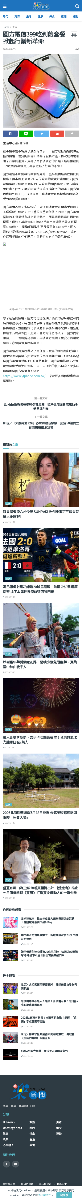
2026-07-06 (28, 943)
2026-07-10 (10, 597)
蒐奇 (17, 16)
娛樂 (5, 1139)
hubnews (9, 1122)
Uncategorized (12, 1128)
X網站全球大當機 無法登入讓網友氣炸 (44, 1051)
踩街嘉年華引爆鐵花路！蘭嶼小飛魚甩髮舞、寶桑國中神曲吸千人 (40, 664)
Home (6, 26)
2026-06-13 (28, 1042)
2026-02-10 (28, 1026)
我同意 (64, 1195)
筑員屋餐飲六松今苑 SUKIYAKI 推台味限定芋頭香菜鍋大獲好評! (41, 514)
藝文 (59, 1128)
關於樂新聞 (9, 1184)
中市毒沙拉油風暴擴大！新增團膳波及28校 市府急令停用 (49, 937)
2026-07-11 (10, 521)
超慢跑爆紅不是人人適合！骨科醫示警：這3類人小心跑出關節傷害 (50, 1003)
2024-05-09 (9, 49)
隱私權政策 (45, 1184)
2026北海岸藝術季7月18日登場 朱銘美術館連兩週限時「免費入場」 (40, 815)
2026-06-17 (28, 993)
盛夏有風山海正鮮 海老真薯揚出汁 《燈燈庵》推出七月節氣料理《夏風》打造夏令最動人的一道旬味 (40, 890)
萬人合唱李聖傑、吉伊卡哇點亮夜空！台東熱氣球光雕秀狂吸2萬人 (40, 739)
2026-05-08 (28, 1009)
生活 (28, 16)
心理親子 (8, 1145)
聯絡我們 (62, 1184)
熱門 (5, 16)
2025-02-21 (28, 1055)
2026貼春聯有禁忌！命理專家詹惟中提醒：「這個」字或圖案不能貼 (48, 1019)
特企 (32, 1133)
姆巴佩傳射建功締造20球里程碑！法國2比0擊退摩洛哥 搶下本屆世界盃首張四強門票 (40, 589)
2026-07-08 (28, 927)
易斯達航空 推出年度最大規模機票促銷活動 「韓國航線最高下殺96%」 (47, 920)
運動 (75, 16)
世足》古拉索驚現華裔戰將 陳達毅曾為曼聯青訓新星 (49, 986)
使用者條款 (27, 1184)
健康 (40, 16)
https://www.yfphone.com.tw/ (24, 375)
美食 (52, 16)
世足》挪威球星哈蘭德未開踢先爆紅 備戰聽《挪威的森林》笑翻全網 (47, 1036)
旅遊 (63, 16)
